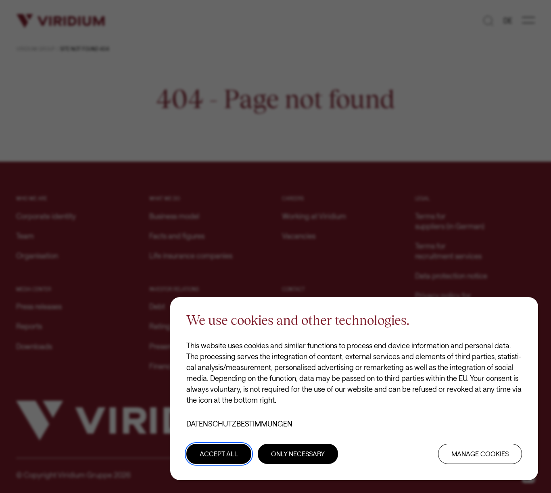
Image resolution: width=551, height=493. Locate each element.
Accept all (219, 454)
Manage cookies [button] (480, 454)
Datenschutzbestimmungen (239, 423)
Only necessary (298, 454)
